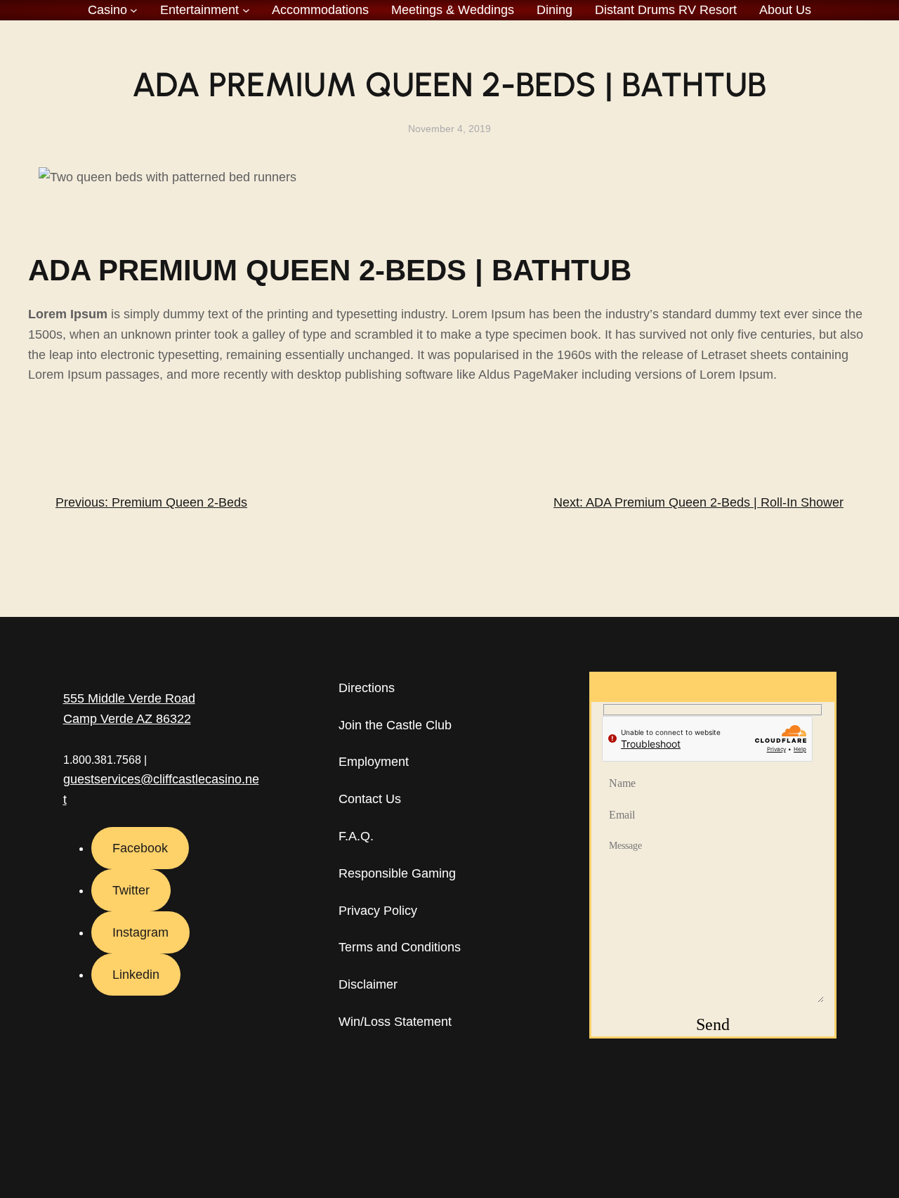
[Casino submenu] (134, 10)
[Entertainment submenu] (246, 10)
